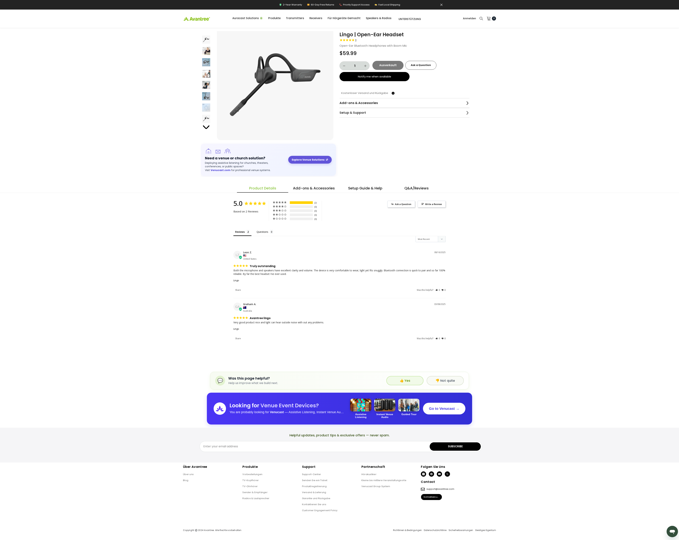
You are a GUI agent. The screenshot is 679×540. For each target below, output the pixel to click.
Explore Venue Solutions (308, 159)
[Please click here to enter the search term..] (481, 18)
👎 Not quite (445, 380)
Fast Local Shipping (387, 5)
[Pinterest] (431, 474)
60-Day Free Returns (321, 5)
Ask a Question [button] (403, 204)
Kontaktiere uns (432, 496)
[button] (275, 82)
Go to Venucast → (444, 409)
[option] (275, 82)
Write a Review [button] (433, 204)
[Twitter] (447, 474)
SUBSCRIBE (455, 446)
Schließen (441, 4)
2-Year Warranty (290, 5)
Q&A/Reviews (416, 188)
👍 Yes (405, 380)
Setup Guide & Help (365, 188)
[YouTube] (439, 474)
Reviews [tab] (240, 231)
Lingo (236, 280)
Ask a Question (421, 65)
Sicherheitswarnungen (461, 530)
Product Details (262, 188)
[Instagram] (423, 474)
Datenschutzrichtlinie (435, 530)
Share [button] (238, 289)
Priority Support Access (354, 5)
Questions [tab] (262, 231)
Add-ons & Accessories (314, 188)
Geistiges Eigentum (485, 530)
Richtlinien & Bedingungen (407, 530)
